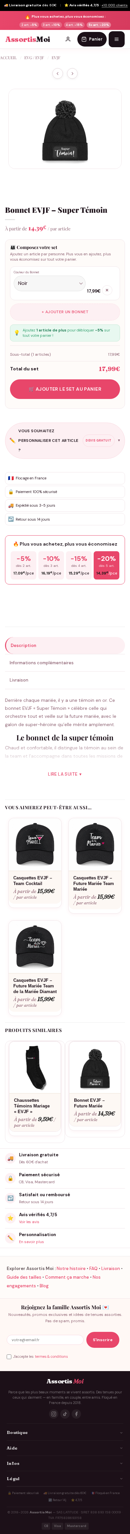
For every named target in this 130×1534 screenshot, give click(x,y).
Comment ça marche (67, 1277)
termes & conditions (51, 1356)
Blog (44, 1286)
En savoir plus (31, 1241)
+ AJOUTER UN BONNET (65, 312)
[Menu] (117, 39)
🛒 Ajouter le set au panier (65, 389)
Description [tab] (23, 645)
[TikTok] (65, 1414)
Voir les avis (29, 1221)
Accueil (8, 57)
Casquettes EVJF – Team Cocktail (32, 880)
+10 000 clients (115, 5)
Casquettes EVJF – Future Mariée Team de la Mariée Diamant (35, 986)
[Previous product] (72, 73)
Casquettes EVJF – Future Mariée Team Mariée (93, 883)
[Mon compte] (68, 39)
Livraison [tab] (19, 680)
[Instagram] (53, 1414)
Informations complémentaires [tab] (42, 663)
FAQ (93, 1268)
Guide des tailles (24, 1277)
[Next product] (57, 73)
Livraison (110, 1268)
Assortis (27, 39)
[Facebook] (76, 1414)
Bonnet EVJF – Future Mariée (89, 1103)
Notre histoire (71, 1268)
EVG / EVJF (34, 57)
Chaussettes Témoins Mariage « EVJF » (32, 1106)
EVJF (56, 57)
